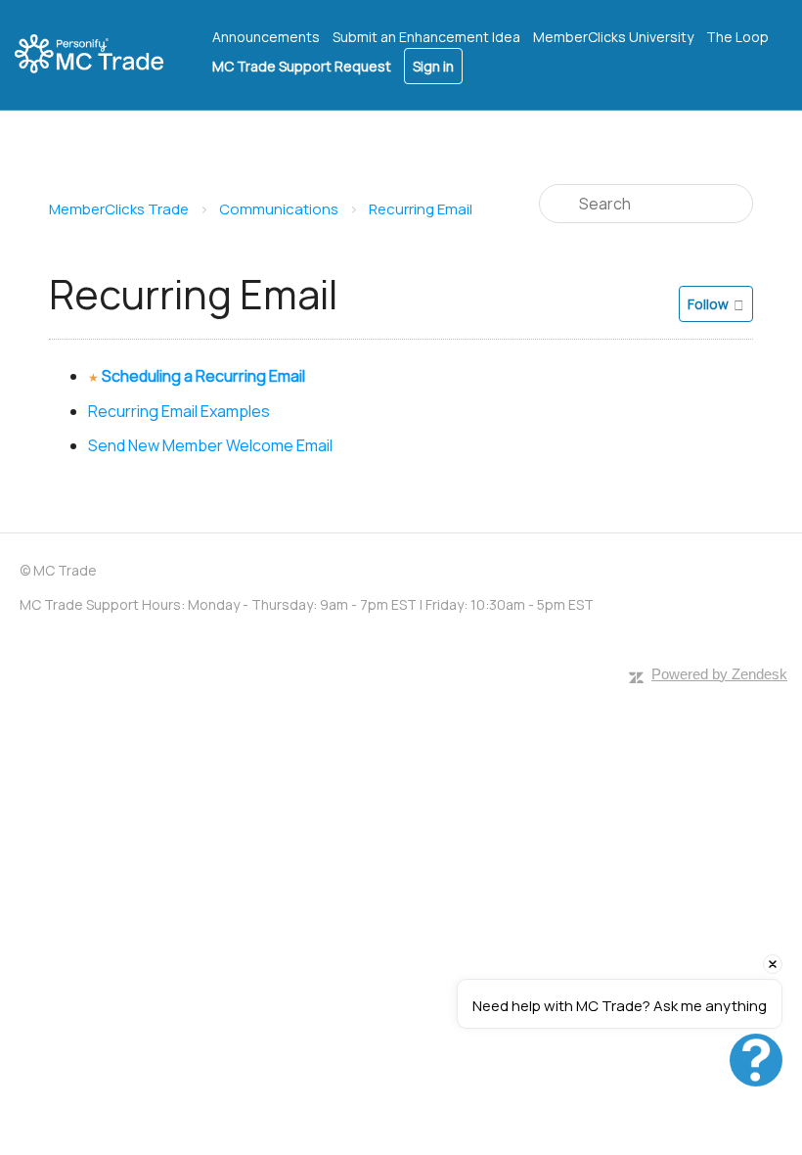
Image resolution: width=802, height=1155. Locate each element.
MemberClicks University (613, 36)
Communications (278, 209)
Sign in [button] (433, 66)
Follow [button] (708, 304)
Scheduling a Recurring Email (203, 376)
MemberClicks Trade (119, 209)
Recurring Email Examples (179, 411)
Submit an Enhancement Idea (426, 36)
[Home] (101, 55)
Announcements (266, 36)
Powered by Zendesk (719, 674)
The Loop (737, 36)
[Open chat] (756, 1060)
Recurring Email (420, 209)
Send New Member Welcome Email (210, 445)
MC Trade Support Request (301, 66)
